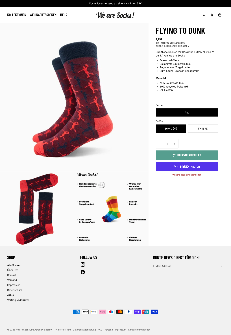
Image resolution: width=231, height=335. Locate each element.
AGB (100, 329)
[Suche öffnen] (204, 15)
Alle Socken (14, 265)
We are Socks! (23, 329)
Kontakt (11, 275)
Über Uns (12, 269)
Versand (12, 279)
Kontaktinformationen (139, 329)
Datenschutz (14, 290)
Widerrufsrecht (63, 329)
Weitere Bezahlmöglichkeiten (186, 175)
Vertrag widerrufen (18, 299)
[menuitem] (63, 15)
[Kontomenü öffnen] (212, 15)
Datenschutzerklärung (84, 329)
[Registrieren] (220, 266)
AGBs (10, 294)
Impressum (13, 284)
